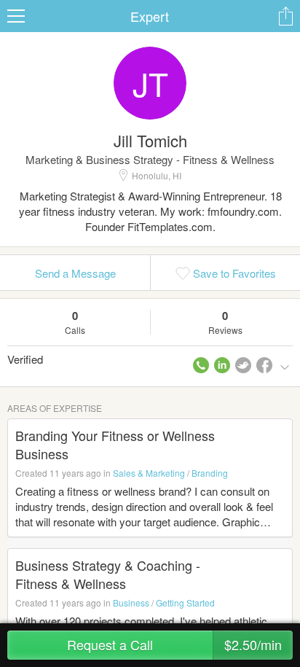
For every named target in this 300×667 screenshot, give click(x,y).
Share (285, 16)
